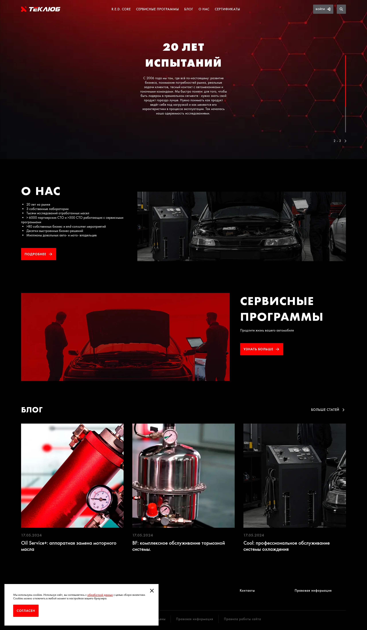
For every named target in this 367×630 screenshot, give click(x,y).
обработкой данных (100, 594)
